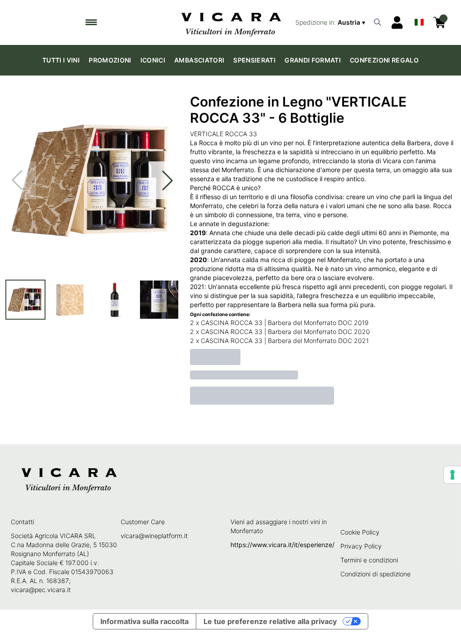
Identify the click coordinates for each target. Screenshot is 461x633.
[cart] (439, 22)
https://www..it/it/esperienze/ (282, 544)
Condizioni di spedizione (375, 574)
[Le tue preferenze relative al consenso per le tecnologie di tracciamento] (452, 474)
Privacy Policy (361, 546)
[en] (419, 20)
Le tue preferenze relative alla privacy (270, 621)
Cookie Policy (360, 532)
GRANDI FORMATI (313, 60)
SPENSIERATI (254, 60)
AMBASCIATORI (199, 60)
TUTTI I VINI (61, 60)
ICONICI (152, 60)
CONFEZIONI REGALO (384, 60)
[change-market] (331, 22)
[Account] (397, 22)
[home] (230, 22)
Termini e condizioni (369, 560)
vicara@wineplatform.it (154, 535)
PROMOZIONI (110, 60)
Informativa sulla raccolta (144, 621)
